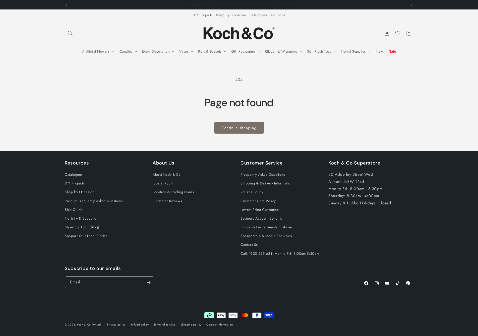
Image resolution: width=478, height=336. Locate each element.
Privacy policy (116, 324)
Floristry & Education (82, 218)
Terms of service (164, 324)
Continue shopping (239, 128)
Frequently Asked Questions (262, 174)
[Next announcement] (411, 4)
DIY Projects (203, 14)
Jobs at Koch (163, 183)
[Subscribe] (148, 282)
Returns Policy (251, 192)
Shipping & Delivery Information (266, 183)
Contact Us (249, 244)
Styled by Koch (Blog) (82, 227)
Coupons (278, 14)
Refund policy (139, 324)
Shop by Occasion (80, 192)
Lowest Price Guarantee (259, 209)
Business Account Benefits (261, 218)
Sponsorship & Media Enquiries (266, 236)
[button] (70, 33)
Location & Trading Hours (173, 192)
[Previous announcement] (66, 4)
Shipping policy (190, 324)
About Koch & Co (167, 174)
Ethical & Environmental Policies (266, 227)
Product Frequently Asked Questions (94, 200)
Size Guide (74, 209)
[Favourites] (397, 33)
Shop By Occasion (231, 14)
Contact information (219, 324)
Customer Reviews (167, 200)
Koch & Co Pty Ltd (89, 325)
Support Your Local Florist (86, 236)
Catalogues (258, 14)
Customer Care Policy (258, 200)
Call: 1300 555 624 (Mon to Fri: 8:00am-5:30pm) (280, 253)
